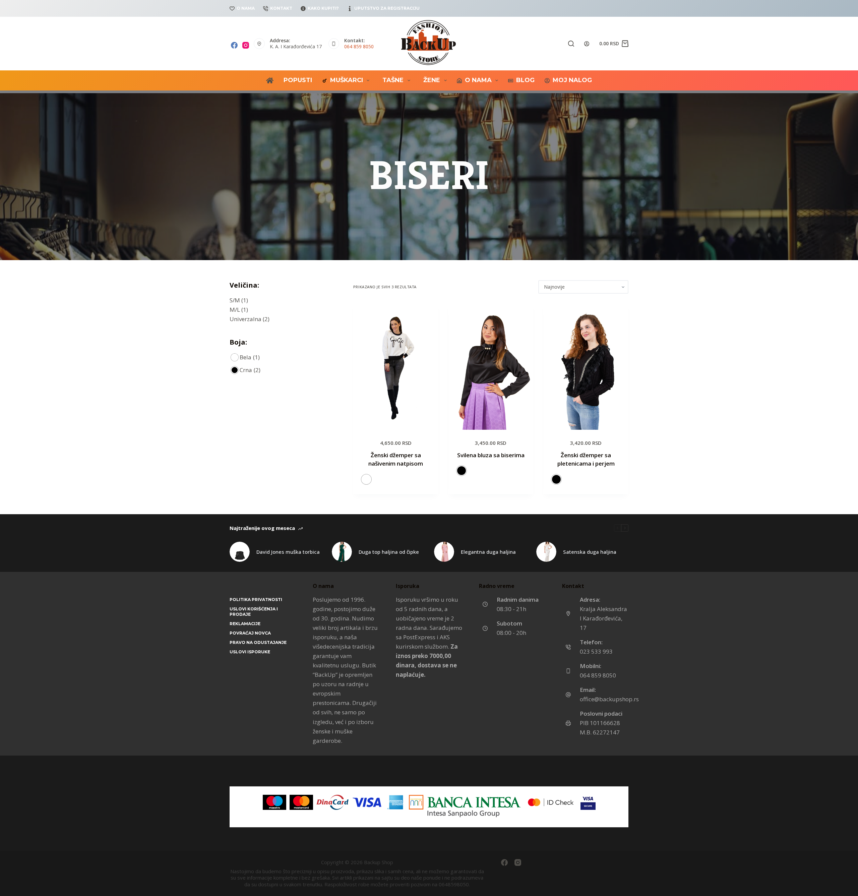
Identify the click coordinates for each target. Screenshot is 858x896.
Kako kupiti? (323, 8)
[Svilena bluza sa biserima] (491, 366)
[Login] (586, 43)
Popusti (298, 80)
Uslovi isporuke (250, 651)
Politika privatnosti (256, 599)
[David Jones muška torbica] (240, 552)
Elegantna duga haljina (488, 551)
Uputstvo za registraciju (387, 8)
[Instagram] (245, 45)
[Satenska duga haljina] (546, 552)
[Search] (571, 44)
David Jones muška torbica (288, 551)
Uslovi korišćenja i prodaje (254, 611)
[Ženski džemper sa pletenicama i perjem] (585, 366)
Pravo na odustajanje (258, 642)
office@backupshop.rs (609, 699)
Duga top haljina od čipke (389, 551)
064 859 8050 (359, 46)
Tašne (393, 80)
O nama (246, 8)
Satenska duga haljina (589, 551)
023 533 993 (596, 651)
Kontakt (281, 8)
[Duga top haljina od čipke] (342, 552)
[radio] (366, 479)
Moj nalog (572, 80)
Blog (525, 80)
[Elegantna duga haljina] (444, 552)
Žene (431, 80)
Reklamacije (245, 623)
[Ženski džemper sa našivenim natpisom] (395, 366)
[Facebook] (234, 45)
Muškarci (346, 80)
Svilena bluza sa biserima (491, 455)
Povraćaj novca (250, 633)
